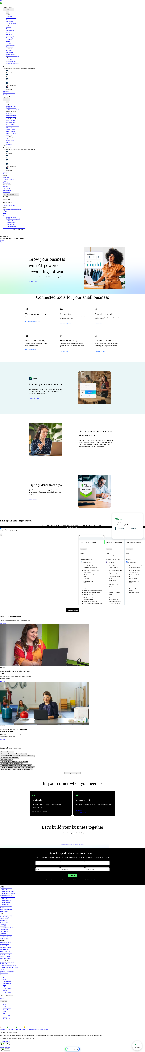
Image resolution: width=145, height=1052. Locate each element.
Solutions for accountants (9, 93)
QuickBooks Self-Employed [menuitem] (13, 219)
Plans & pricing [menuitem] (6, 94)
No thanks (133, 528)
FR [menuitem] (6, 211)
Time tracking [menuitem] (6, 183)
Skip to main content (5, 1)
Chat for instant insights (114, 576)
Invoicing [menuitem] (5, 186)
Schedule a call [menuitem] (21, 228)
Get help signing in (16, 209)
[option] (74, 1004)
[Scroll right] (1, 534)
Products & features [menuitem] (8, 7)
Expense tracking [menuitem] (7, 190)
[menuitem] (9, 16)
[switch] (0, 528)
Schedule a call (11, 205)
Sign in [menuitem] (4, 213)
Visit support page (7, 209)
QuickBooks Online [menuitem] (11, 217)
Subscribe (72, 875)
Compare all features (72, 610)
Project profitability (113, 599)
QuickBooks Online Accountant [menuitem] (13, 220)
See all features (9, 47)
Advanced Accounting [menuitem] (8, 179)
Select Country (4, 1001)
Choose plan (129, 549)
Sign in (5, 215)
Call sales (5, 205)
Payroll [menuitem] (4, 181)
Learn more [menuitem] (6, 91)
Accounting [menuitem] (6, 177)
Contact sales (121, 528)
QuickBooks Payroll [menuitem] (11, 222)
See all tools (9, 135)
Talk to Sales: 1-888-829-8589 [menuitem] (10, 194)
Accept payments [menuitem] (7, 188)
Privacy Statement (94, 879)
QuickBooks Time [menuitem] (10, 224)
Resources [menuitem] (5, 97)
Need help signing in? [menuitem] (11, 226)
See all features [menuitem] (6, 192)
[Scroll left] (0, 534)
